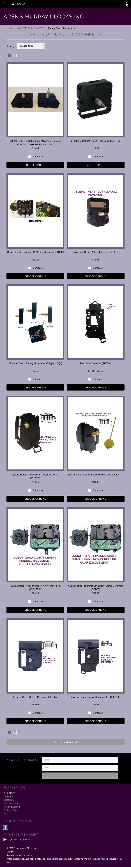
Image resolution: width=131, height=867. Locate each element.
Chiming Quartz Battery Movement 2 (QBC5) (35, 697)
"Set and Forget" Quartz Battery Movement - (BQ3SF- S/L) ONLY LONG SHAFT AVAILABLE (35, 143)
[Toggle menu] (4, 4)
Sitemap (10, 852)
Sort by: (10, 46)
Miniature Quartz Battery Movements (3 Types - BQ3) (35, 363)
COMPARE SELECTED (65, 742)
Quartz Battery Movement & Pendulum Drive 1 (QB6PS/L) (95, 474)
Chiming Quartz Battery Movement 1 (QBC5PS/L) (95, 697)
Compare (37, 156)
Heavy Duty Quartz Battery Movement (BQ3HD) (95, 252)
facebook (5, 827)
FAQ (5, 813)
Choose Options (35, 165)
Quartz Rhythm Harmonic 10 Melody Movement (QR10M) (35, 252)
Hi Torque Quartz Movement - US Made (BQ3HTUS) (95, 141)
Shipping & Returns (12, 807)
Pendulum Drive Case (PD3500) (95, 363)
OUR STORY (9, 793)
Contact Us (8, 800)
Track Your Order (11, 803)
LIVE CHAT (8, 796)
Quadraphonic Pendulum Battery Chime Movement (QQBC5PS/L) (35, 587)
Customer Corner (11, 810)
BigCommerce (25, 855)
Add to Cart (95, 165)
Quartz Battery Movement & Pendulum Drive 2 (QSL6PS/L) (35, 476)
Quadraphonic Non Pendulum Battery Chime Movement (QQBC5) (95, 587)
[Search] (13, 3)
